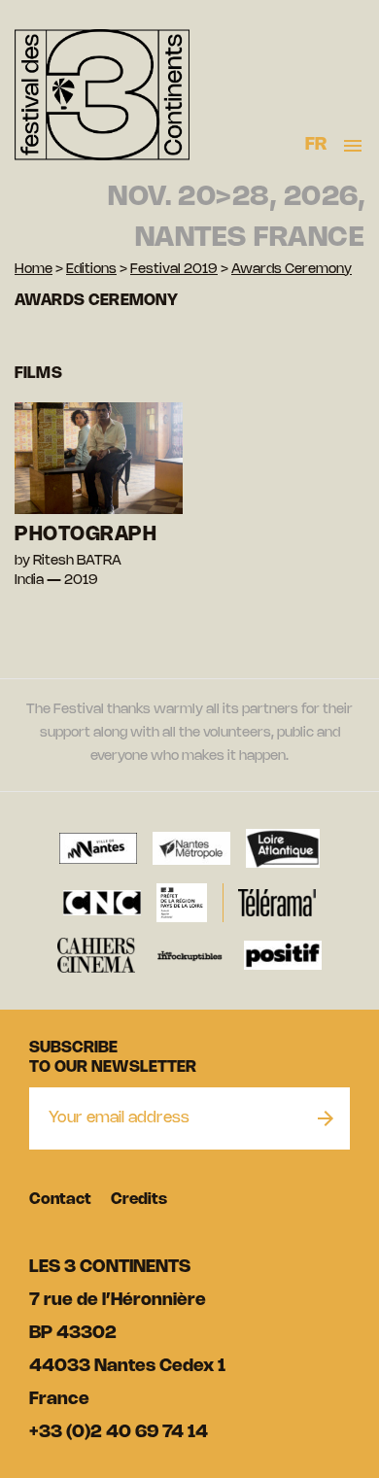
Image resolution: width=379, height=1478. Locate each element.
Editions (91, 269)
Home (33, 269)
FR (316, 145)
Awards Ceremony (291, 269)
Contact (60, 1199)
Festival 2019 (174, 269)
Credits (139, 1199)
